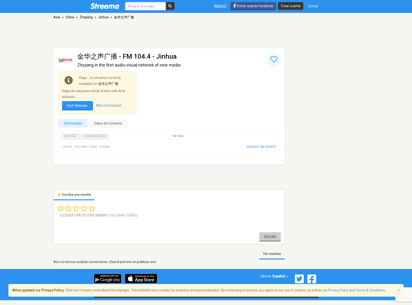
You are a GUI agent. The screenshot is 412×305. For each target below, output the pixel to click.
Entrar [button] (313, 6)
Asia (56, 17)
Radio (220, 6)
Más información (109, 105)
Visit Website (77, 105)
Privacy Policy (338, 290)
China (70, 17)
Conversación (94, 136)
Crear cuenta (290, 6)
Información (73, 123)
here (76, 290)
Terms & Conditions (370, 290)
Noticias (70, 136)
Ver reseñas (272, 254)
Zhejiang (86, 17)
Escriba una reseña (76, 194)
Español (279, 276)
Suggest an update (261, 147)
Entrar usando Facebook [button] (254, 6)
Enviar (270, 237)
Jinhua (103, 17)
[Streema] (104, 6)
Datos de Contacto (108, 123)
